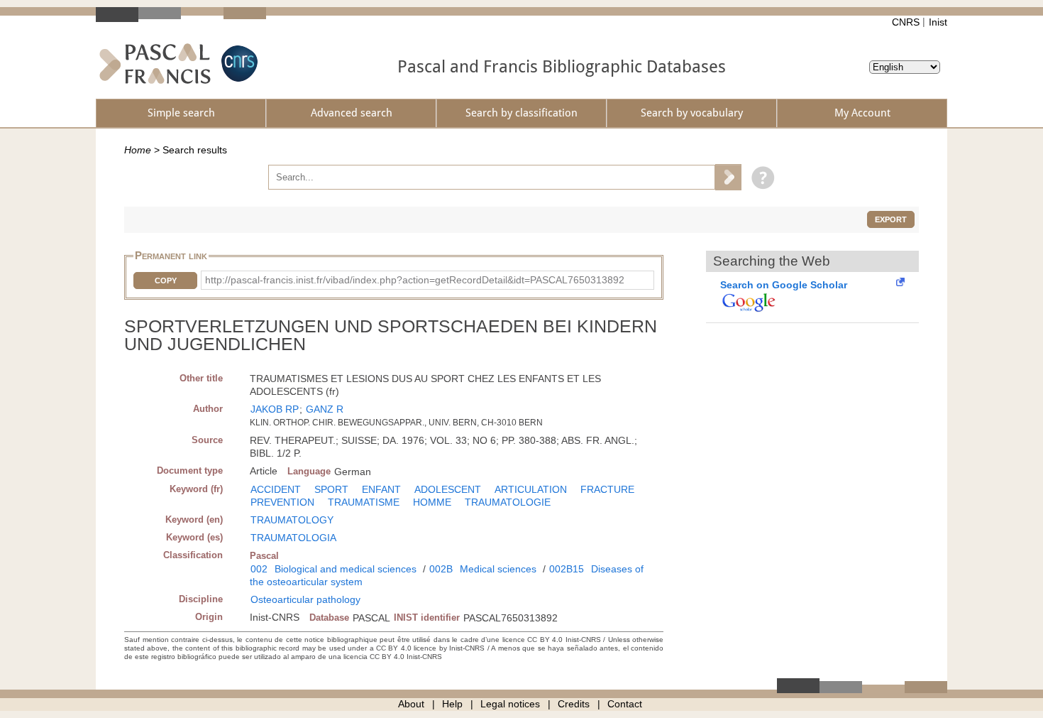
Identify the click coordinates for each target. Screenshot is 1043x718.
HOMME (432, 502)
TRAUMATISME (363, 502)
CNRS (906, 22)
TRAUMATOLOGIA (293, 537)
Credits (574, 703)
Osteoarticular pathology (305, 599)
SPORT (331, 489)
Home (137, 150)
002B (441, 569)
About (411, 703)
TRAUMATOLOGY (291, 520)
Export (891, 219)
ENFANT (381, 489)
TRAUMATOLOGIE (508, 502)
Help (452, 703)
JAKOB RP (274, 409)
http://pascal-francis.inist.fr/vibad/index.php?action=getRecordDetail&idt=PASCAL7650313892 (414, 279)
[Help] (759, 177)
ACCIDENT (275, 489)
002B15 (566, 569)
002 (258, 569)
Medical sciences (498, 569)
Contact (624, 703)
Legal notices (510, 703)
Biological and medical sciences (345, 569)
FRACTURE (607, 489)
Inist (938, 22)
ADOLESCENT (447, 489)
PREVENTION (282, 502)
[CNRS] (237, 63)
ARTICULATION (531, 489)
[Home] (155, 63)
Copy (166, 280)
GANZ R (324, 409)
